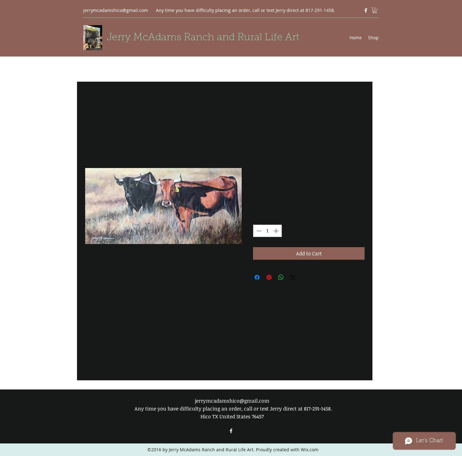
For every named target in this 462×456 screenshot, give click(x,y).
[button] (374, 10)
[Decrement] (258, 231)
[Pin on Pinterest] (269, 277)
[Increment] (276, 231)
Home (92, 104)
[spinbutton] (267, 231)
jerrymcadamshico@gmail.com (115, 10)
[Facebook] (366, 10)
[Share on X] (293, 277)
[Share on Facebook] (257, 277)
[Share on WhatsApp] (281, 277)
